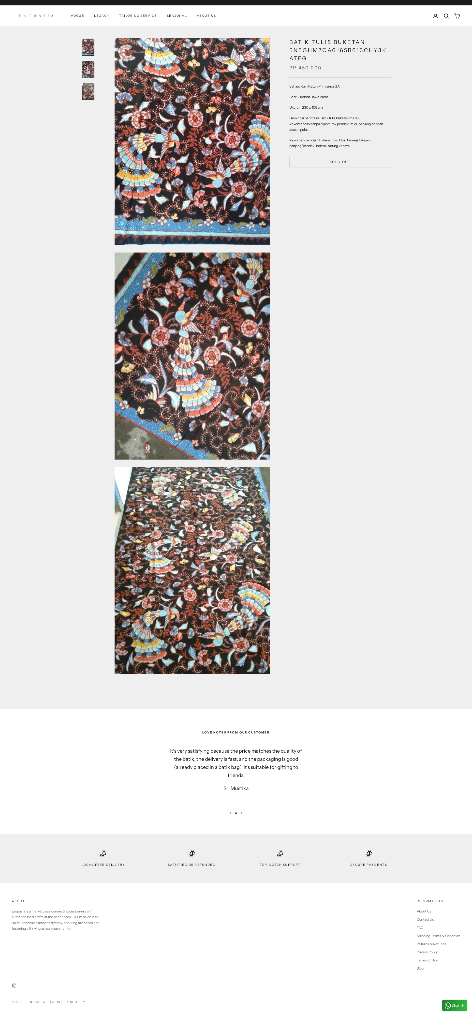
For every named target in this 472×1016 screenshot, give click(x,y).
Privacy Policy (427, 952)
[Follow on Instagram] (14, 985)
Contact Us (425, 919)
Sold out (340, 162)
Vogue (77, 15)
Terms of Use (427, 960)
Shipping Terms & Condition (438, 936)
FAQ (420, 928)
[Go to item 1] (88, 47)
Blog (420, 968)
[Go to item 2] (88, 69)
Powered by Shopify (66, 1002)
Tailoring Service (138, 15)
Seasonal (177, 15)
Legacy (101, 15)
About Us (206, 15)
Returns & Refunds (431, 944)
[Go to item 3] (88, 91)
